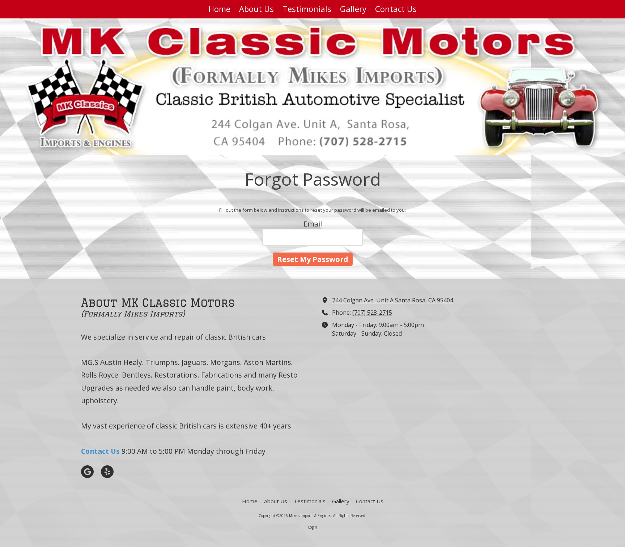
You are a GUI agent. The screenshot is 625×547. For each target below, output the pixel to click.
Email (312, 224)
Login (312, 527)
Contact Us (100, 451)
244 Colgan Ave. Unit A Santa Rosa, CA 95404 (392, 300)
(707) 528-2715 (372, 312)
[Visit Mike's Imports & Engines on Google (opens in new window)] (87, 471)
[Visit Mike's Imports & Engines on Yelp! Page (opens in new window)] (107, 471)
